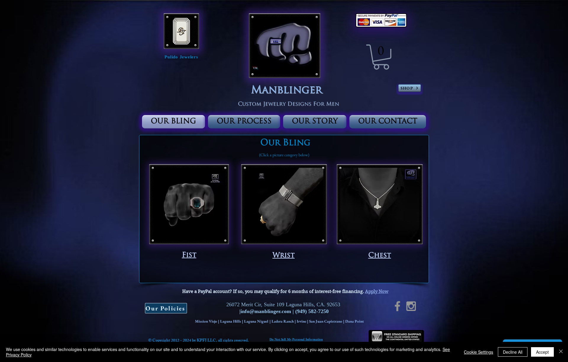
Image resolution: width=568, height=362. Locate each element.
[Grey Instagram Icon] (411, 306)
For (318, 104)
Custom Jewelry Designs (275, 104)
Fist (189, 255)
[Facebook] (397, 306)
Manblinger (286, 90)
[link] (381, 57)
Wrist (283, 255)
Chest (379, 255)
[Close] (560, 352)
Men (331, 104)
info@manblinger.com (266, 311)
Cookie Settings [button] (478, 352)
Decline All (512, 352)
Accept (542, 352)
